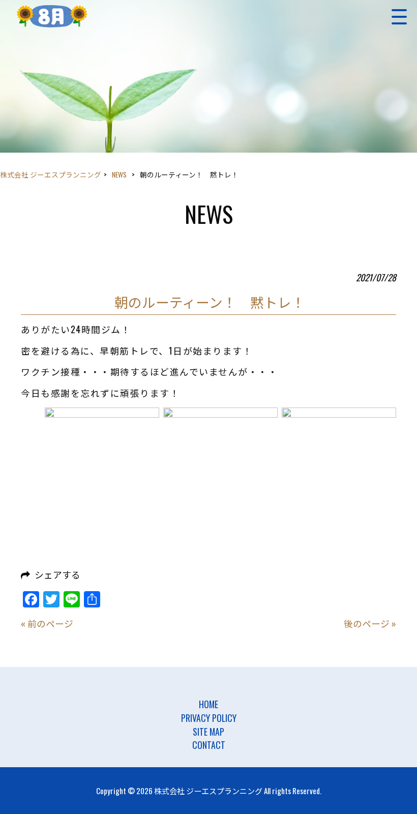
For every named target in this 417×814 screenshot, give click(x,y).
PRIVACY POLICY (208, 717)
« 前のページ (47, 623)
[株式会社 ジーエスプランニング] (51, 17)
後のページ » (370, 623)
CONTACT (208, 744)
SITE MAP (208, 731)
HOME (208, 704)
